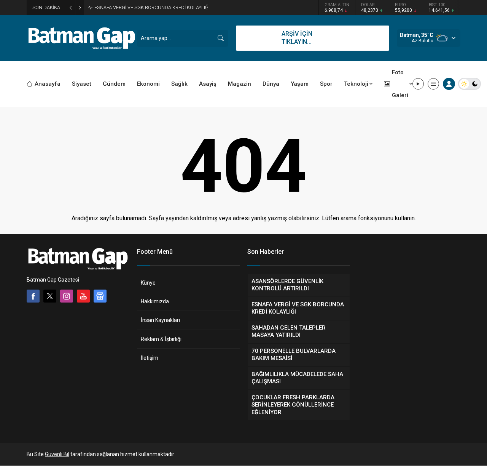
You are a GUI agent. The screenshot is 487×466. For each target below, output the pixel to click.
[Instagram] (66, 296)
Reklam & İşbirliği (161, 339)
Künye (148, 283)
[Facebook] (33, 296)
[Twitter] (49, 296)
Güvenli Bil (57, 454)
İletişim (149, 358)
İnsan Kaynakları (160, 320)
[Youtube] (83, 296)
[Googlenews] (100, 296)
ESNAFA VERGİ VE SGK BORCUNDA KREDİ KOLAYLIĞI (152, 7)
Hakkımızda (155, 301)
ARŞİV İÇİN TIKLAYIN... (297, 37)
